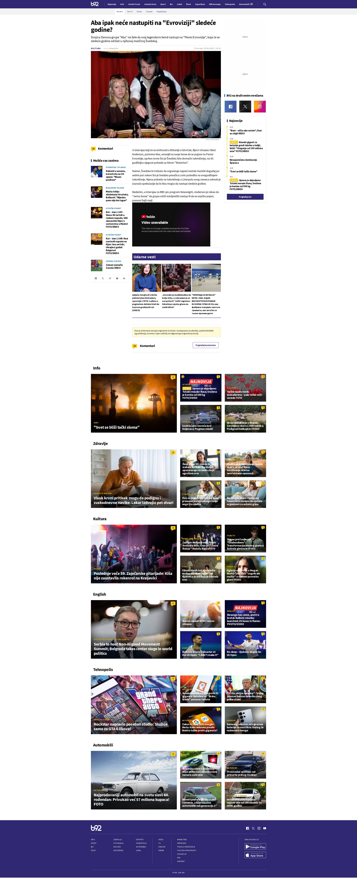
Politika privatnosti (186, 850)
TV (159, 843)
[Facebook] (231, 106)
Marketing (182, 839)
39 (100, 188)
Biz (92, 847)
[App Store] (255, 855)
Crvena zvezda (113, 261)
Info (93, 839)
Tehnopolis (141, 843)
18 (135, 345)
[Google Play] (255, 846)
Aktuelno (187, 460)
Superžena (118, 850)
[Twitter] (245, 106)
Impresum (181, 843)
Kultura (96, 48)
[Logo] (95, 4)
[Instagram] (260, 106)
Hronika (186, 422)
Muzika (97, 569)
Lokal (138, 850)
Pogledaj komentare (206, 345)
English (186, 617)
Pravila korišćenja (186, 847)
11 (100, 235)
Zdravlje (117, 839)
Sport (94, 843)
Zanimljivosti (189, 765)
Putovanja (118, 843)
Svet (96, 422)
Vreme (161, 850)
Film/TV (231, 535)
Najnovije (112, 4)
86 (100, 168)
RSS (178, 858)
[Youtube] (264, 828)
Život (93, 850)
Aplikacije (182, 854)
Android (231, 720)
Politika (231, 388)
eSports (139, 839)
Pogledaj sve (245, 196)
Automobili (141, 847)
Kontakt (181, 861)
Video (161, 839)
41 (100, 262)
